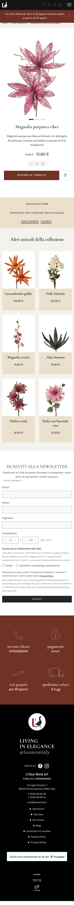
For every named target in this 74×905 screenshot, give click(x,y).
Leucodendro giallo (18, 294)
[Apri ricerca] (49, 5)
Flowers (46, 221)
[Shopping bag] (60, 5)
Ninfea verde (18, 421)
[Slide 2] (37, 119)
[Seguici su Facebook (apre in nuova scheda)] (40, 765)
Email (6, 487)
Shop (5, 23)
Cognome (7, 518)
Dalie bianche (55, 294)
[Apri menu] (69, 4)
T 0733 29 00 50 (37, 793)
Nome (6, 502)
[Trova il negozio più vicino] (65, 175)
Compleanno (9, 533)
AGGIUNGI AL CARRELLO (31, 175)
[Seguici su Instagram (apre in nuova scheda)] (47, 765)
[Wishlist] (43, 5)
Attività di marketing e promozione (40, 565)
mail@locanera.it (37, 802)
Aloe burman (55, 357)
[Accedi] (54, 5)
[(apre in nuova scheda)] (37, 880)
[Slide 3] (43, 119)
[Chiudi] (68, 16)
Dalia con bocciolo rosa (55, 423)
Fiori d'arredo (19, 23)
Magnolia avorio (18, 357)
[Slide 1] (31, 119)
